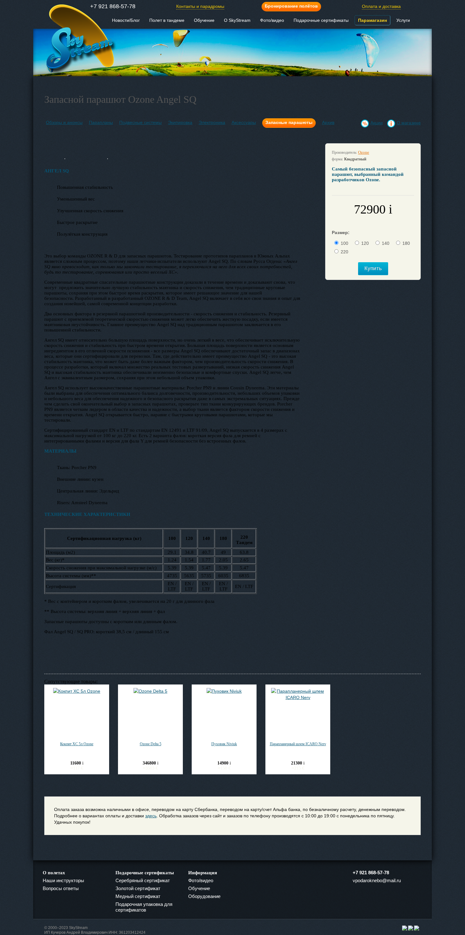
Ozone (363, 152)
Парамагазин (372, 20)
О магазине (409, 122)
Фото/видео (272, 20)
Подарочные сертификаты (321, 20)
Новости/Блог (126, 20)
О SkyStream (237, 20)
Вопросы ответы (61, 888)
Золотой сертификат (137, 888)
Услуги (403, 20)
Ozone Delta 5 (150, 744)
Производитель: (344, 152)
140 (385, 243)
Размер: (341, 232)
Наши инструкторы (63, 880)
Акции (376, 122)
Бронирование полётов (291, 6)
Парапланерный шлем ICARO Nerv (298, 744)
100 (344, 243)
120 (365, 243)
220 (344, 251)
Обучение (204, 20)
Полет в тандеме (166, 20)
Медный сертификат (137, 896)
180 (406, 243)
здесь (151, 815)
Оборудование (204, 896)
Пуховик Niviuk (224, 744)
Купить (373, 268)
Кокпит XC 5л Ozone (76, 744)
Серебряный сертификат (142, 880)
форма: (337, 159)
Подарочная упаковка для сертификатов (143, 907)
